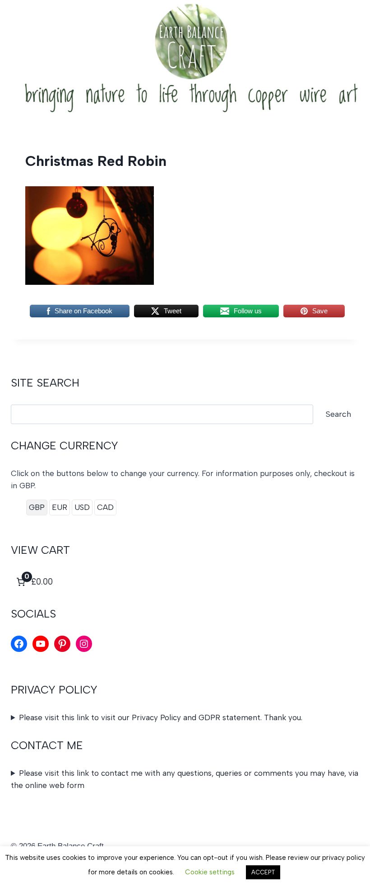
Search (338, 414)
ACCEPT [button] (263, 872)
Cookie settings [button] (210, 872)
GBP (37, 507)
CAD (105, 507)
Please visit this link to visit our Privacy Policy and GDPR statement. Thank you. (160, 717)
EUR (59, 507)
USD (82, 507)
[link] (33, 582)
